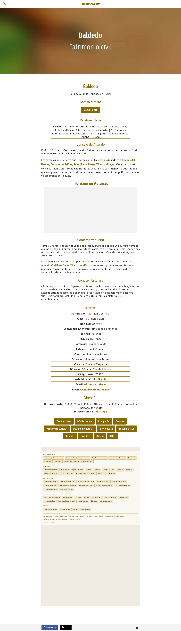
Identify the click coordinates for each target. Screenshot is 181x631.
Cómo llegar (90, 109)
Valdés (83, 265)
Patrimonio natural (83, 428)
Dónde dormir (84, 421)
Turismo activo (126, 428)
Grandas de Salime (61, 164)
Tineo (99, 164)
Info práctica (106, 428)
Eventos (120, 421)
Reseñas (70, 436)
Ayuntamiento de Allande (94, 389)
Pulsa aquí (101, 411)
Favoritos (85, 436)
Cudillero (56, 265)
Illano (83, 164)
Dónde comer (64, 421)
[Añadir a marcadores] (137, 628)
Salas (66, 265)
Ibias (76, 164)
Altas (112, 436)
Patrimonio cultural (56, 428)
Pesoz (91, 164)
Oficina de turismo (95, 384)
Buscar (100, 436)
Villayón (110, 164)
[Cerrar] (4, 3)
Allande (45, 265)
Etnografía (103, 421)
